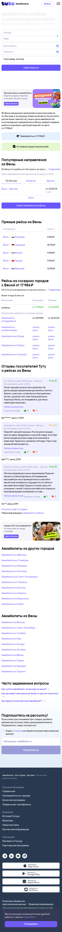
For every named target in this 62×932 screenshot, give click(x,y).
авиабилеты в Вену (33, 512)
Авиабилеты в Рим (11, 638)
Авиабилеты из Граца (13, 336)
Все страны (20, 775)
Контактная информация (15, 829)
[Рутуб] (24, 855)
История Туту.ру (11, 816)
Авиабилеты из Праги (13, 345)
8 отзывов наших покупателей (32, 146)
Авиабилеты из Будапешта (9, 319)
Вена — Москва (10, 188)
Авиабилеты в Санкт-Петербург (18, 627)
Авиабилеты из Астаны (14, 587)
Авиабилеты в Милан (13, 655)
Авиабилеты (8, 775)
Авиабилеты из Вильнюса (15, 598)
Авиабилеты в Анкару (13, 644)
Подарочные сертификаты (16, 804)
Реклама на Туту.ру (12, 841)
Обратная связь (10, 824)
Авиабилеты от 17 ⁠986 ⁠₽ (32, 136)
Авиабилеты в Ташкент (14, 671)
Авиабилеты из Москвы (14, 554)
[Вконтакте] (11, 855)
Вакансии (7, 820)
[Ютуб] (18, 855)
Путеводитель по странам (16, 795)
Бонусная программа (13, 800)
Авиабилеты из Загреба (14, 354)
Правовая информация (40, 904)
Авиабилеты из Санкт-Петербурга (20, 576)
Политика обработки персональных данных (14, 903)
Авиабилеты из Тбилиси (14, 582)
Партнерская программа (15, 845)
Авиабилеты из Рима (12, 604)
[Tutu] (8, 3)
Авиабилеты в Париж (13, 660)
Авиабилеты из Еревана (14, 565)
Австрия (31, 775)
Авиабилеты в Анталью (14, 649)
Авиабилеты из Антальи (14, 571)
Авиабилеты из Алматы (14, 593)
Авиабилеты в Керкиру (14, 665)
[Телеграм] (4, 855)
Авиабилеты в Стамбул (14, 633)
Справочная (8, 791)
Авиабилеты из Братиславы (9, 329)
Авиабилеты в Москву (13, 622)
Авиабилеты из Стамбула (15, 560)
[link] (11, 104)
